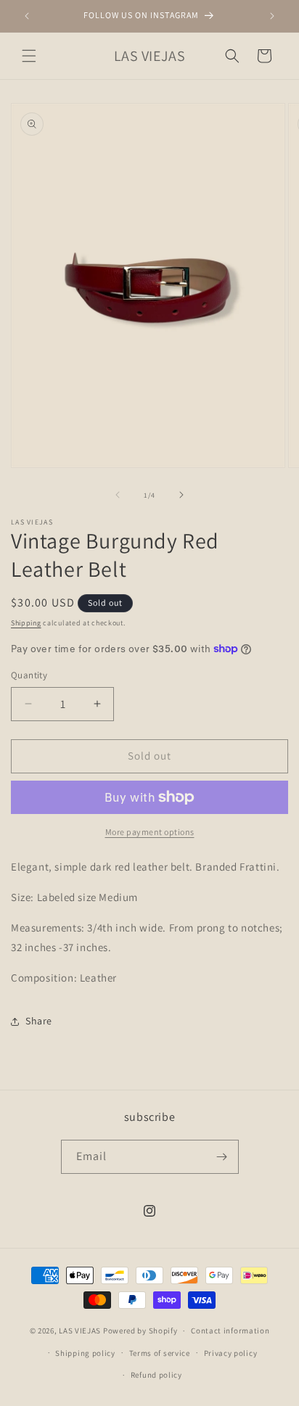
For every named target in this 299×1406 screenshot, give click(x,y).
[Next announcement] (272, 16)
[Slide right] (181, 495)
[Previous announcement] (27, 16)
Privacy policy (231, 1353)
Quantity (29, 675)
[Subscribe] (222, 1157)
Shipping (26, 623)
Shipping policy (85, 1353)
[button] (29, 56)
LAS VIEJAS (80, 1330)
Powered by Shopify (140, 1330)
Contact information (230, 1330)
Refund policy (156, 1375)
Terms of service (159, 1353)
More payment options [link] (149, 831)
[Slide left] (118, 495)
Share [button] (38, 1020)
